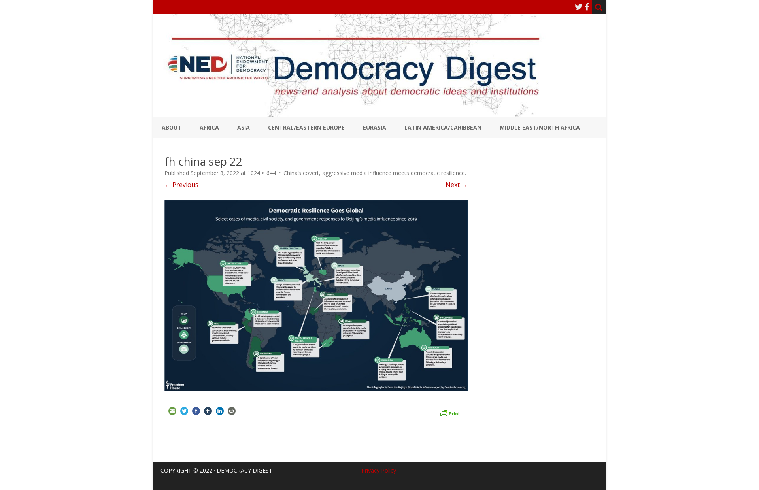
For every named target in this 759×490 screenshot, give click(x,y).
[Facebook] (587, 6)
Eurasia (374, 127)
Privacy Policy (378, 470)
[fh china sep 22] (316, 295)
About (171, 127)
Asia (243, 127)
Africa (209, 127)
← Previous (181, 184)
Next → (457, 184)
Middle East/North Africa (540, 127)
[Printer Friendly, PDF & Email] (450, 412)
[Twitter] (579, 6)
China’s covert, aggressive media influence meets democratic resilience (374, 173)
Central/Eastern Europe (306, 127)
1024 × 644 (261, 173)
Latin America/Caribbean (442, 127)
